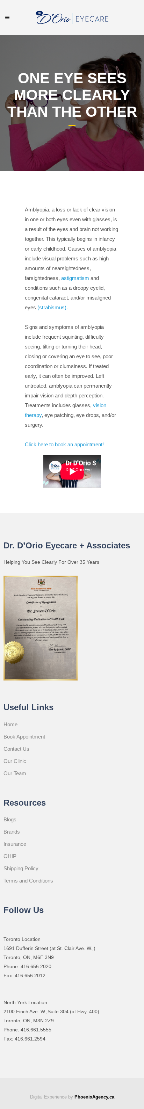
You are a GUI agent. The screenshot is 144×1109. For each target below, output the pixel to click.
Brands (11, 832)
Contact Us (16, 749)
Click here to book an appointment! (64, 444)
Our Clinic (14, 761)
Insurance (14, 844)
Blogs (9, 819)
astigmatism (75, 278)
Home (10, 724)
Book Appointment (24, 737)
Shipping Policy (20, 868)
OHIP (9, 856)
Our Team (14, 773)
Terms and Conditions (28, 881)
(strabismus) (51, 307)
